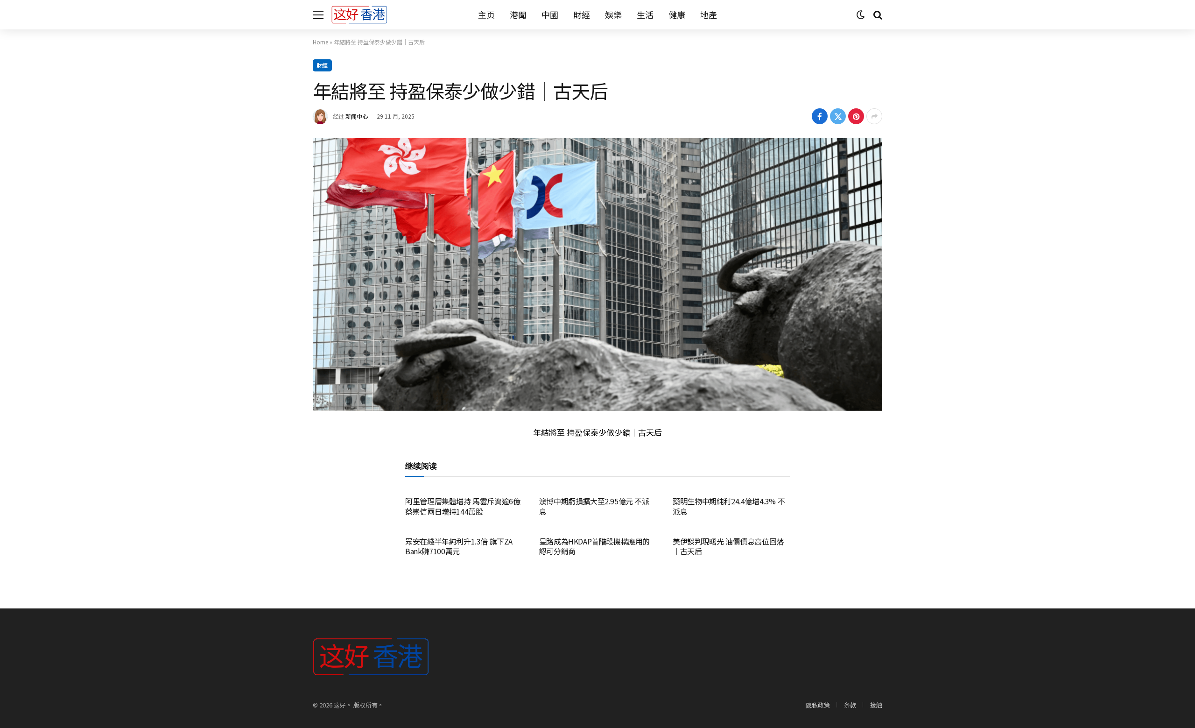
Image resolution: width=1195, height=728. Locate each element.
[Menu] (318, 14)
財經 (581, 14)
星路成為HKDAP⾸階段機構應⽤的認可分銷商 (594, 547)
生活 (645, 14)
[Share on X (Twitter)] (838, 116)
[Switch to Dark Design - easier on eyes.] (860, 15)
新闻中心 (356, 116)
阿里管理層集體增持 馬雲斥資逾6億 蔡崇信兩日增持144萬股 (462, 506)
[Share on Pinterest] (856, 116)
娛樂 (613, 14)
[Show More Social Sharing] (874, 116)
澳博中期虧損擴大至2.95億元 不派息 (594, 506)
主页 (486, 14)
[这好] (359, 14)
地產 (708, 14)
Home (320, 42)
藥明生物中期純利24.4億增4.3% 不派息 (729, 506)
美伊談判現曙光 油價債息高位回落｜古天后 (728, 547)
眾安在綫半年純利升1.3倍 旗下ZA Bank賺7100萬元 (459, 547)
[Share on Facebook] (820, 116)
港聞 (518, 14)
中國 (549, 14)
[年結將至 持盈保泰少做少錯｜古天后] (597, 274)
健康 (676, 14)
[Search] (877, 14)
